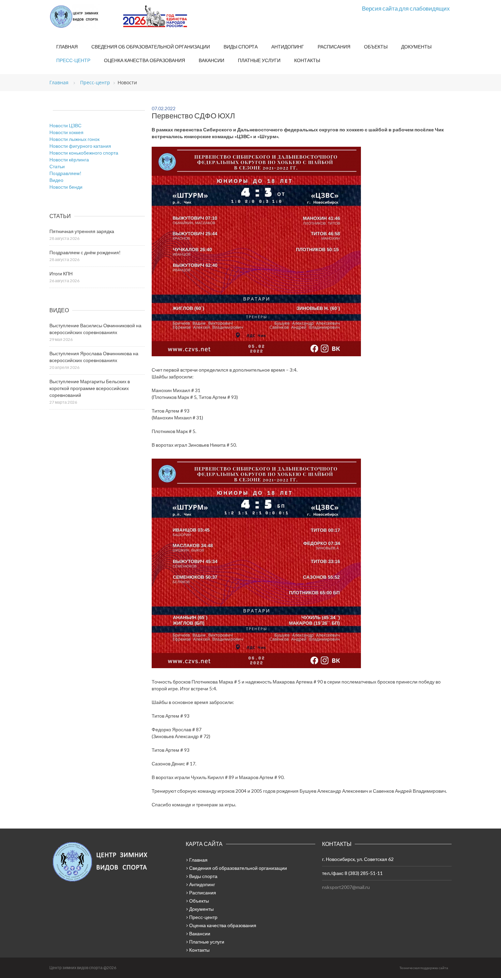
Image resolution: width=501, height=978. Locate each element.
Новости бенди (65, 187)
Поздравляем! (65, 173)
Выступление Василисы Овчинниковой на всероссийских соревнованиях (95, 328)
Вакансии (211, 60)
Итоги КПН (61, 273)
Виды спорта (241, 46)
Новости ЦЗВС (65, 125)
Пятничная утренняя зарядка (81, 231)
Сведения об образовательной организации (150, 46)
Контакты (307, 60)
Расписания (334, 46)
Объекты (376, 46)
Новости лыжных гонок (74, 139)
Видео (56, 180)
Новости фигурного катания (80, 146)
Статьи (57, 166)
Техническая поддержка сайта (423, 968)
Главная (67, 46)
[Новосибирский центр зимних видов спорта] (83, 16)
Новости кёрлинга (69, 159)
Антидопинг (287, 46)
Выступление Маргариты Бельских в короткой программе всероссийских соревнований (89, 388)
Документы (416, 46)
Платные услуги (259, 60)
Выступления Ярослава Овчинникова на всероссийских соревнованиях (93, 356)
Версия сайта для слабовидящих (406, 8)
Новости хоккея (66, 132)
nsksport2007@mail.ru (346, 887)
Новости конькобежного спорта (83, 153)
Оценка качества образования (144, 60)
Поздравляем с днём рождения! (85, 252)
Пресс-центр (73, 60)
